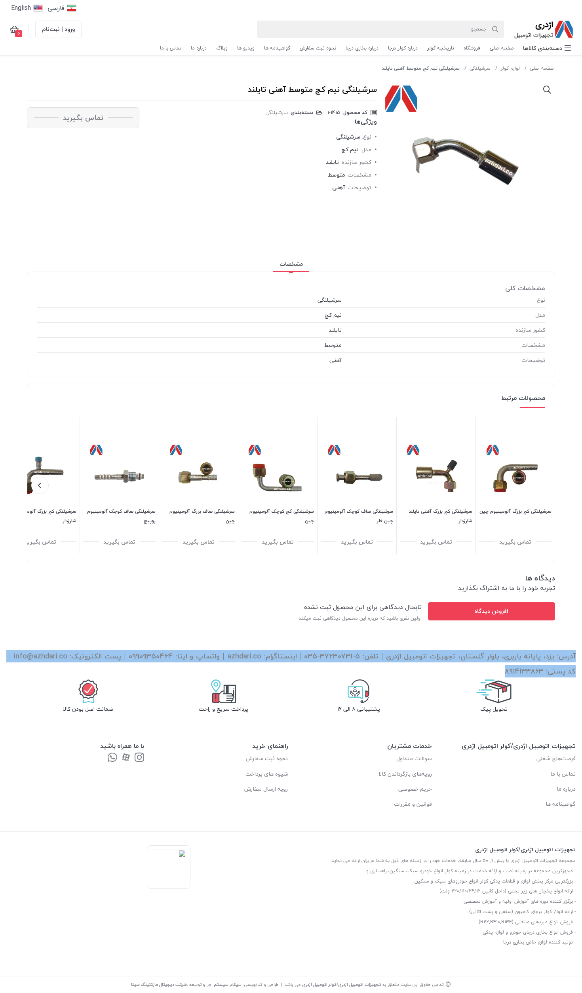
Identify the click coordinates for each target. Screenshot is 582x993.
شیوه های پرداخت (266, 774)
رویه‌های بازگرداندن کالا (405, 774)
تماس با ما (563, 774)
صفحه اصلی (541, 68)
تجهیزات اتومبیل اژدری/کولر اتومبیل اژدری (341, 984)
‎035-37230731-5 (332, 656)
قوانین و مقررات (413, 804)
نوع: (366, 137)
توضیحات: (358, 187)
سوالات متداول (414, 758)
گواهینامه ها (561, 804)
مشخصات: (358, 175)
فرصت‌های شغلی (556, 758)
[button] (547, 48)
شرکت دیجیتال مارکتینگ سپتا (159, 984)
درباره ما (566, 789)
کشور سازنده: (355, 162)
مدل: (365, 149)
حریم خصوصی (415, 789)
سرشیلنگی (480, 68)
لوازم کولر (510, 68)
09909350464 (151, 656)
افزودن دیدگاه (491, 611)
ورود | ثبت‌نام (58, 29)
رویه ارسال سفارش (266, 789)
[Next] (40, 485)
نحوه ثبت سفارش (267, 758)
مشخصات (291, 264)
